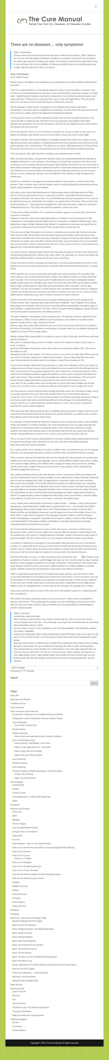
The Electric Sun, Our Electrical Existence (30, 1007)
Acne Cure (17, 812)
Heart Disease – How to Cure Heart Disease (31, 843)
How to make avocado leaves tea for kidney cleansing (37, 736)
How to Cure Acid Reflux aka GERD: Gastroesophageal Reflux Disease (43, 847)
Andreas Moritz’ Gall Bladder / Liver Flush (32, 743)
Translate (30, 671)
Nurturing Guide (17, 988)
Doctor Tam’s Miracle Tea (25, 725)
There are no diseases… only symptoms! (30, 973)
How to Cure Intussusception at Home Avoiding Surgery (36, 874)
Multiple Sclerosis (20, 886)
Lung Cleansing (19, 759)
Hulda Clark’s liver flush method (28, 755)
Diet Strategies (16, 782)
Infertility (16, 882)
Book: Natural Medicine (22, 937)
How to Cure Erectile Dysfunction (26, 866)
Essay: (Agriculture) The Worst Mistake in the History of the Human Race (44, 965)
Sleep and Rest (19, 1003)
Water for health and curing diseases (28, 1015)
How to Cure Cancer (21, 855)
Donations (14, 910)
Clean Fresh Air (19, 991)
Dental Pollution (19, 1030)
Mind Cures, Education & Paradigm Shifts (28, 918)
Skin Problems (18, 902)
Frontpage (14, 914)
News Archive (16, 984)
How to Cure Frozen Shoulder (25, 870)
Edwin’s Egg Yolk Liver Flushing (28, 751)
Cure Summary (17, 707)
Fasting (15, 789)
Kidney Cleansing (20, 733)
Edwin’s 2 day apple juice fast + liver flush (32, 747)
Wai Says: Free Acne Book (24, 976)
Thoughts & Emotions (21, 1011)
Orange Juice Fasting (23, 774)
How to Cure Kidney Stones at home (28, 878)
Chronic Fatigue (19, 824)
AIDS (14, 816)
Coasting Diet (18, 785)
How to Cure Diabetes (22, 862)
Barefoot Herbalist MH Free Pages (27, 921)
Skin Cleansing (18, 767)
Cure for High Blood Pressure (25, 827)
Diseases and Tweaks (20, 809)
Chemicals (17, 1026)
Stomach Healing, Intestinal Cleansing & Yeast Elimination (37, 771)
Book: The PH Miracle (22, 953)
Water (14, 801)
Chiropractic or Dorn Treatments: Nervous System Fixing (37, 718)
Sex (14, 999)
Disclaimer (15, 805)
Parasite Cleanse (19, 763)
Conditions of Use (18, 703)
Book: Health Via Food (22, 933)
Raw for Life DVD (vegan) (23, 969)
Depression (17, 835)
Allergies (16, 820)
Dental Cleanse (19, 729)
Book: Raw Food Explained (24, 941)
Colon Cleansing (19, 722)
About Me (14, 695)
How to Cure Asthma (21, 851)
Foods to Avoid (18, 793)
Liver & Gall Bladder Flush (23, 740)
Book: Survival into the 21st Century (27, 945)
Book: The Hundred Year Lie (24, 949)
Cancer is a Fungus (22, 858)
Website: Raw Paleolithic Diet (25, 980)
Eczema (16, 839)
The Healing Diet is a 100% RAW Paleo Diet (31, 797)
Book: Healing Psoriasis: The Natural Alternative (33, 929)
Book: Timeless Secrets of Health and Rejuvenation (34, 957)
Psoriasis (16, 898)
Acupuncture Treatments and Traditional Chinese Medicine (37, 714)
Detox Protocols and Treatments (24, 711)
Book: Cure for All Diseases (24, 925)
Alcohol (15, 1022)
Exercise (16, 995)
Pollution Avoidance (18, 1019)
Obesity (15, 890)
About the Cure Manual (20, 699)
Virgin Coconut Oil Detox (25, 778)
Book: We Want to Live (22, 961)
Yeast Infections (19, 906)
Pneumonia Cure (19, 894)
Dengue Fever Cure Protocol (24, 831)
